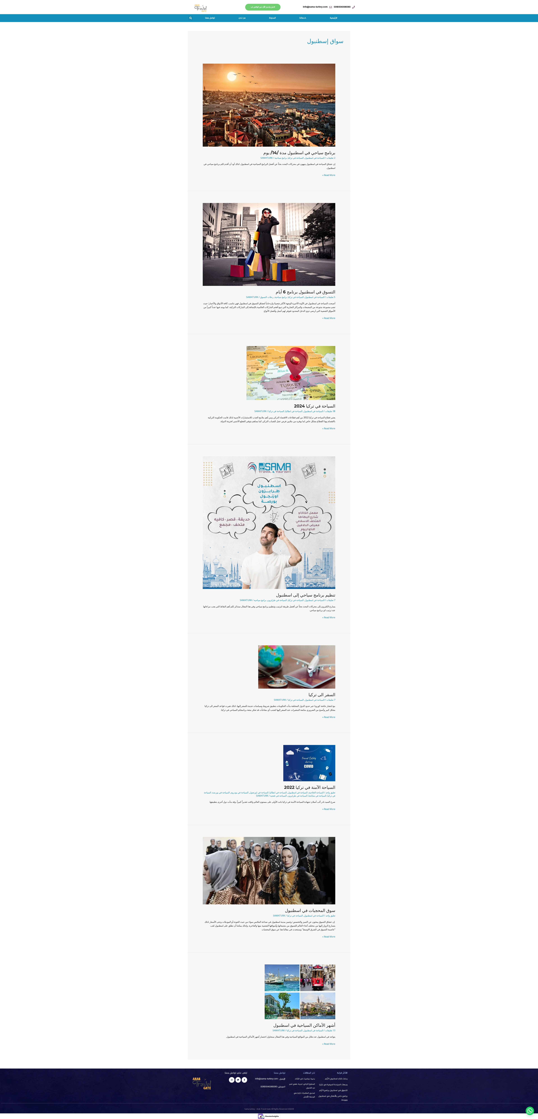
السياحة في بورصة (221, 792)
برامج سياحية (281, 157)
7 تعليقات (330, 600)
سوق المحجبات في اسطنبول (310, 910)
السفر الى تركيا (322, 694)
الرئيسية (333, 18)
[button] (190, 18)
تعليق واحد (330, 792)
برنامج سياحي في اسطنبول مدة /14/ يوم (299, 152)
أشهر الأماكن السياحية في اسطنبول (304, 1025)
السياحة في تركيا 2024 (314, 406)
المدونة (272, 18)
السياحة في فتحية (278, 795)
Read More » (328, 175)
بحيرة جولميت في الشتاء (305, 1079)
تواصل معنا (210, 18)
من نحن (242, 18)
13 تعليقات (330, 1030)
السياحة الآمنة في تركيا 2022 (309, 787)
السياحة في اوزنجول (259, 792)
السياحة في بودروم (239, 792)
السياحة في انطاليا (293, 411)
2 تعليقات (330, 157)
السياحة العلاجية (316, 792)
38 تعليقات (330, 411)
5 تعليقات (330, 297)
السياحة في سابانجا (317, 795)
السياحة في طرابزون (277, 600)
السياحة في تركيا (296, 157)
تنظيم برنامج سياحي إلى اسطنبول (305, 595)
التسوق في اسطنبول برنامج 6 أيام (305, 292)
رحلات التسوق (266, 297)
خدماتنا (302, 18)
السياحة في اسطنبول (314, 157)
